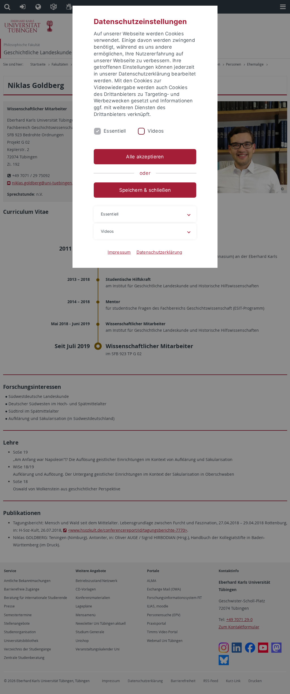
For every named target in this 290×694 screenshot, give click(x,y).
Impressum (119, 252)
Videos (156, 131)
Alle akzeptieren (145, 157)
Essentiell (115, 131)
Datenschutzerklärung (159, 252)
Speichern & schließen (145, 190)
